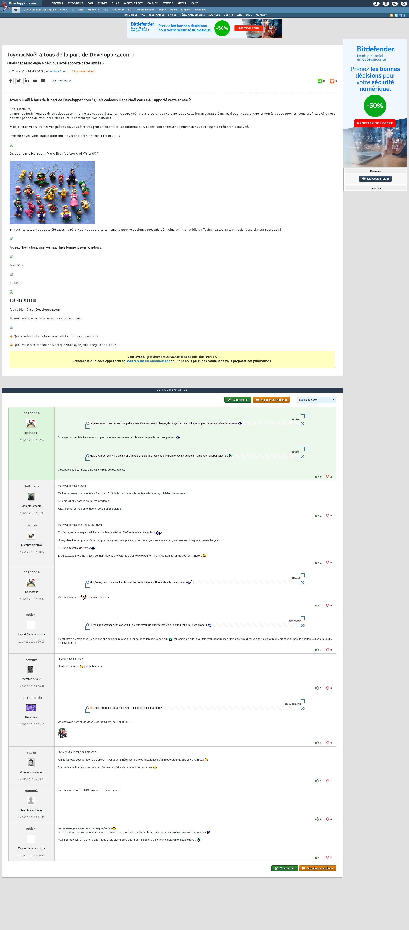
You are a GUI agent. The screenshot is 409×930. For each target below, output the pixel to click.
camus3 (31, 791)
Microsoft (93, 9)
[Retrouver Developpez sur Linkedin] (405, 15)
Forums (57, 3)
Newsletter (133, 3)
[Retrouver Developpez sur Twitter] (396, 15)
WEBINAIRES (157, 14)
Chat (115, 3)
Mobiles (186, 9)
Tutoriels (75, 3)
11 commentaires (83, 71)
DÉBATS (228, 14)
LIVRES (172, 14)
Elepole (31, 525)
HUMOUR (262, 14)
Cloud (63, 9)
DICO (249, 14)
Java (105, 9)
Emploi (152, 3)
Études (167, 3)
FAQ (90, 3)
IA (72, 9)
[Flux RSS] (391, 15)
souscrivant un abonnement (148, 361)
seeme (31, 659)
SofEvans (31, 486)
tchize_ (31, 615)
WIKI (240, 14)
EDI (130, 9)
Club (194, 3)
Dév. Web (118, 9)
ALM (81, 9)
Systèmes (200, 9)
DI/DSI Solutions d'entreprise (39, 9)
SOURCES (214, 14)
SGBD (162, 9)
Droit (181, 3)
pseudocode (31, 698)
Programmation (145, 9)
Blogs (102, 3)
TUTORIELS (130, 14)
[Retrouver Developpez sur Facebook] (400, 15)
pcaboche (31, 413)
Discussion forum (377, 178)
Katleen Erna (57, 71)
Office (173, 9)
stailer (31, 752)
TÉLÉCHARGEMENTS (192, 14)
